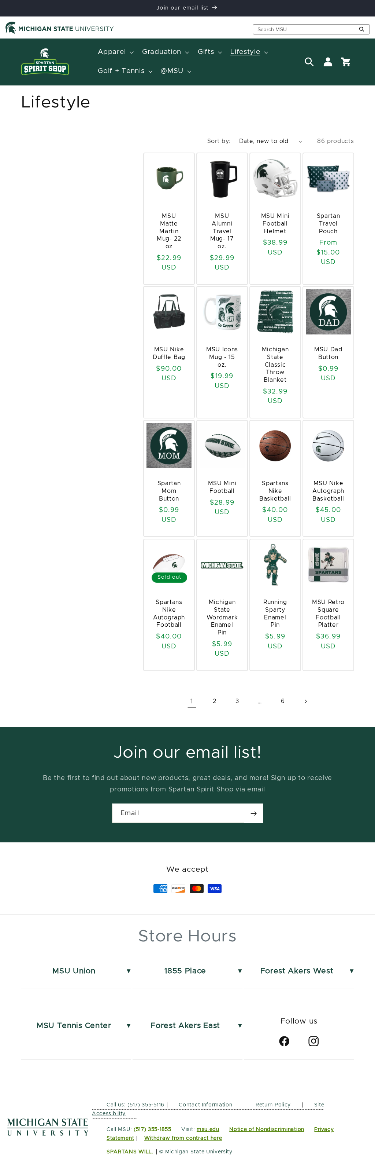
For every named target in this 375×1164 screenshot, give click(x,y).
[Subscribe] (253, 813)
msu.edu (208, 1129)
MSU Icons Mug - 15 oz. (222, 357)
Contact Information (205, 1105)
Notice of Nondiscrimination (266, 1129)
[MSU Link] (47, 1133)
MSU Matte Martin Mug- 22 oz (169, 231)
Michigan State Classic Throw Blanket (275, 365)
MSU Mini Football (222, 487)
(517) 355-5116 (145, 1105)
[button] (115, 52)
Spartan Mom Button (169, 491)
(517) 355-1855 (152, 1129)
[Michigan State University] (59, 32)
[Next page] (305, 701)
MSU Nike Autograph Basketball (328, 491)
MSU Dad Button (328, 353)
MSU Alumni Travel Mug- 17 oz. (222, 231)
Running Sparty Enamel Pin (275, 613)
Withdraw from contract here (183, 1138)
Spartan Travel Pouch (328, 223)
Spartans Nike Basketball (275, 491)
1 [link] (191, 701)
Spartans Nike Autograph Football (169, 613)
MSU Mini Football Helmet (275, 223)
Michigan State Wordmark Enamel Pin (222, 617)
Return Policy (273, 1105)
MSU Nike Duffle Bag (169, 353)
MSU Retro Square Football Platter (328, 613)
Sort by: (219, 141)
